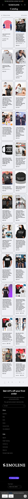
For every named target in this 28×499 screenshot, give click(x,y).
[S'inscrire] (23, 406)
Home (4, 423)
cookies (10, 493)
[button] (2, 4)
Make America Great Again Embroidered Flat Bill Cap (20, 187)
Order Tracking (6, 440)
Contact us (5, 443)
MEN (4, 416)
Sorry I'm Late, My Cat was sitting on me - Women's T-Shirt (7, 187)
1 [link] (4, 382)
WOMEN (5, 413)
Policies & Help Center (8, 453)
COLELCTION (6, 426)
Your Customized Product (6, 35)
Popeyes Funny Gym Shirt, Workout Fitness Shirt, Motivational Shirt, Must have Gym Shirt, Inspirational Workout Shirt (7, 243)
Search (4, 437)
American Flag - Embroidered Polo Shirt (6, 66)
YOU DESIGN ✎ (6, 429)
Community (5, 447)
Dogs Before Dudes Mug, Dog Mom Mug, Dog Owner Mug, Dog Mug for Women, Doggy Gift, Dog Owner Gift (7, 161)
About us (5, 450)
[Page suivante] (23, 382)
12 (19, 382)
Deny (11, 496)
